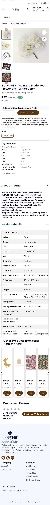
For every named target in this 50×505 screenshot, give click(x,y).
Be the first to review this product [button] (17, 92)
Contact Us (6, 469)
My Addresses (32, 476)
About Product (11, 185)
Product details (11, 224)
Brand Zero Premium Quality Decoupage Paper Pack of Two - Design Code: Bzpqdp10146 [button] (31, 382)
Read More (9, 453)
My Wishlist (31, 473)
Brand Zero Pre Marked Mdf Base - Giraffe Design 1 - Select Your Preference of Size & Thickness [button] (7, 382)
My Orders (30, 469)
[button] (45, 3)
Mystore (37, 502)
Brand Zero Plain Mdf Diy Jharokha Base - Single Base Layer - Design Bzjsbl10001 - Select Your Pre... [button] (19, 382)
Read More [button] (10, 127)
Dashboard (30, 466)
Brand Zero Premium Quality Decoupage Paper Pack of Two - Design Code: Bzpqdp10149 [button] (43, 382)
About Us (5, 466)
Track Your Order (33, 480)
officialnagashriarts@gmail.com (14, 490)
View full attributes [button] (8, 173)
